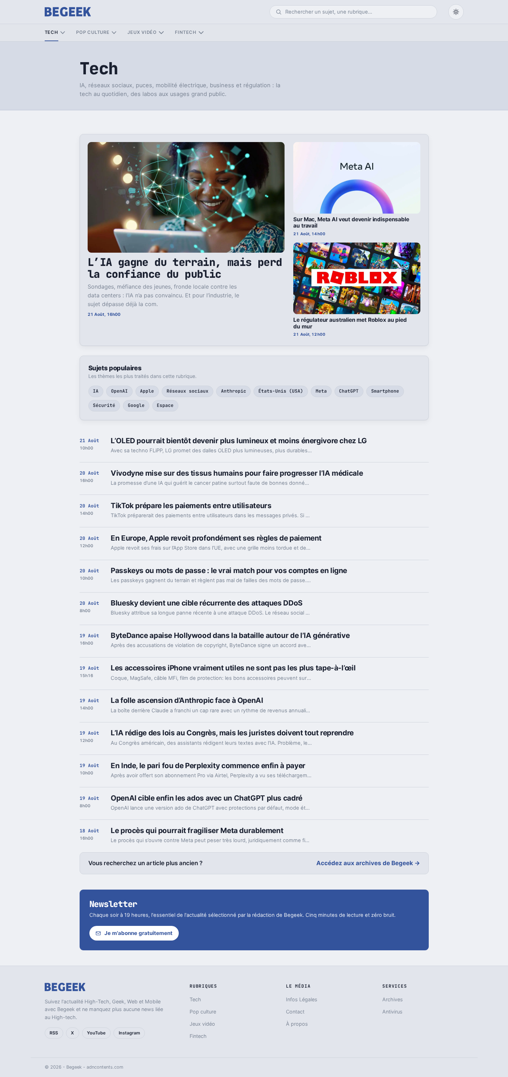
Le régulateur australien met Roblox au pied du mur (349, 323)
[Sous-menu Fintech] (201, 32)
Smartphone (385, 391)
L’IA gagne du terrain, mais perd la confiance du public (185, 268)
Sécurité (104, 405)
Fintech (186, 32)
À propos (297, 1024)
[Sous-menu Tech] (62, 32)
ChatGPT (349, 391)
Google (136, 405)
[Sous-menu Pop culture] (114, 32)
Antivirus (392, 1012)
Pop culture (92, 32)
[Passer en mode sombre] (456, 12)
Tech (51, 32)
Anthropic (233, 391)
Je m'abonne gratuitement (138, 933)
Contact (295, 1012)
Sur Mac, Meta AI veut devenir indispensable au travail (351, 222)
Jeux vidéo (142, 32)
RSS (54, 1032)
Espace (165, 405)
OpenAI (119, 391)
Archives (392, 999)
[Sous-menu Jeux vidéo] (161, 32)
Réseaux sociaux (187, 391)
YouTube (96, 1032)
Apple (147, 391)
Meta (321, 391)
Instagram (129, 1032)
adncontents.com (105, 1067)
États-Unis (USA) (280, 391)
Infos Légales (301, 999)
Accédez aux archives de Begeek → (368, 863)
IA (95, 391)
